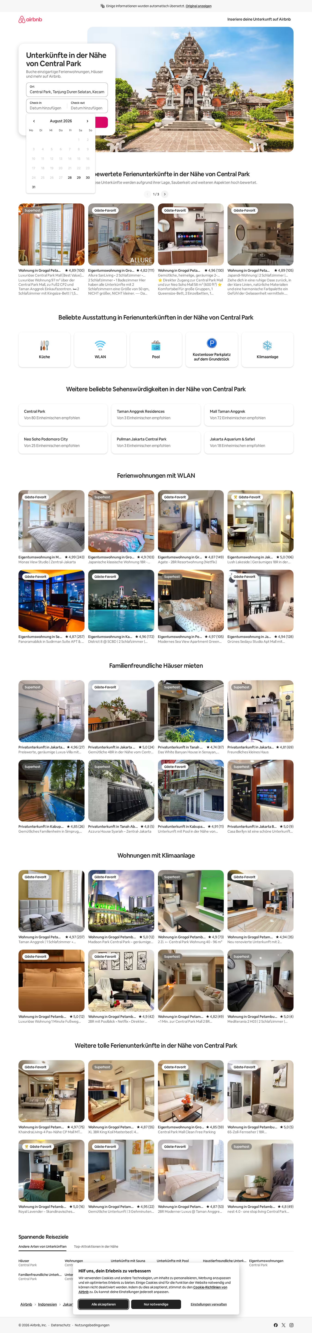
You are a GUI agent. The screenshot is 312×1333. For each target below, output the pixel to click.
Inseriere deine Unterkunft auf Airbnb (259, 19)
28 (70, 177)
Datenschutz (60, 1325)
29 (79, 177)
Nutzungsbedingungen (92, 1325)
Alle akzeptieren (103, 1304)
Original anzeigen (199, 6)
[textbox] (46, 108)
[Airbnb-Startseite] (30, 19)
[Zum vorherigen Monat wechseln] (34, 121)
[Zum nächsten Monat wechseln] (87, 121)
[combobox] (67, 92)
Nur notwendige (156, 1304)
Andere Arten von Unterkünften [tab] (42, 1246)
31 (33, 187)
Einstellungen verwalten (209, 1304)
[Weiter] (164, 194)
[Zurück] (147, 194)
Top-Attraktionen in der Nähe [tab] (96, 1246)
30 (88, 177)
